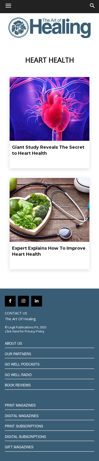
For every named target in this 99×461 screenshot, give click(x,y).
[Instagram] (23, 301)
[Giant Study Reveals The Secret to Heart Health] (49, 109)
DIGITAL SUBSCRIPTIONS (25, 436)
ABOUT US (13, 343)
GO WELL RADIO (18, 374)
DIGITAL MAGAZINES (21, 415)
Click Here (12, 331)
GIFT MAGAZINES (19, 446)
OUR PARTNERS (18, 353)
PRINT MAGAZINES (20, 405)
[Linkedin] (36, 301)
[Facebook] (10, 301)
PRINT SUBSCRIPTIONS (24, 426)
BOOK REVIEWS (18, 385)
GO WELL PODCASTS (22, 364)
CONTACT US (16, 313)
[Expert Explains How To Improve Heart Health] (49, 210)
